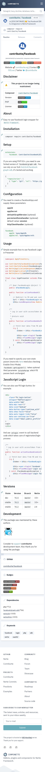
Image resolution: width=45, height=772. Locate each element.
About (27, 696)
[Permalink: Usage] (2, 249)
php (24, 633)
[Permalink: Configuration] (2, 200)
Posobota (7, 686)
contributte (15, 17)
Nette (5, 659)
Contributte (8, 664)
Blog (26, 659)
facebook (27, 17)
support (17, 544)
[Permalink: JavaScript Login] (2, 385)
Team (26, 668)
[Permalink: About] (2, 119)
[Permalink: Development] (2, 520)
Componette (14, 754)
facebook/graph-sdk (11, 610)
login (18, 633)
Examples (7, 691)
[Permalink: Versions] (2, 492)
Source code (29, 701)
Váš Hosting (27, 738)
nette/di (6, 614)
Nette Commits (10, 682)
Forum (27, 664)
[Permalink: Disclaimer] (2, 82)
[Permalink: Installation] (2, 135)
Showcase (28, 673)
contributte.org (22, 67)
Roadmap (28, 686)
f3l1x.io (11, 70)
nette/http (7, 617)
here (21, 361)
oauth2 (15, 637)
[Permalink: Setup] (2, 150)
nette (7, 637)
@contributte (31, 70)
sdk (31, 633)
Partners (28, 691)
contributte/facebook (12, 566)
